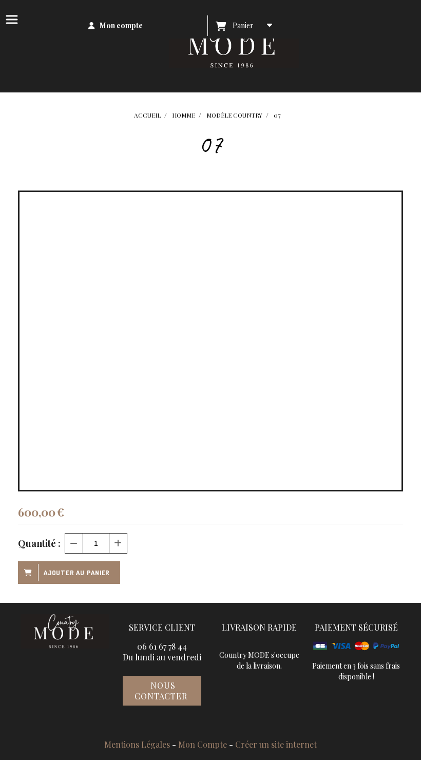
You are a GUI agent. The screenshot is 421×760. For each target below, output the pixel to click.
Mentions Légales (137, 744)
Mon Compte (202, 744)
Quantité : (39, 543)
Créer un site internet (276, 744)
